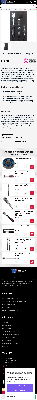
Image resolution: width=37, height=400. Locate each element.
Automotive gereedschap (10, 298)
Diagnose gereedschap (10, 310)
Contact (5, 346)
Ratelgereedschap (19, 9)
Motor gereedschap (8, 304)
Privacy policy (6, 340)
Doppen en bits (8, 9)
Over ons (5, 322)
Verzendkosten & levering (10, 334)
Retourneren (6, 328)
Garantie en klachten (9, 331)
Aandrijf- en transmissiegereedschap (14, 301)
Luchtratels (6, 307)
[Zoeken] (35, 6)
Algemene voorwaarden (10, 343)
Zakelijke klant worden (9, 337)
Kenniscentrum (7, 325)
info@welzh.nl (9, 366)
